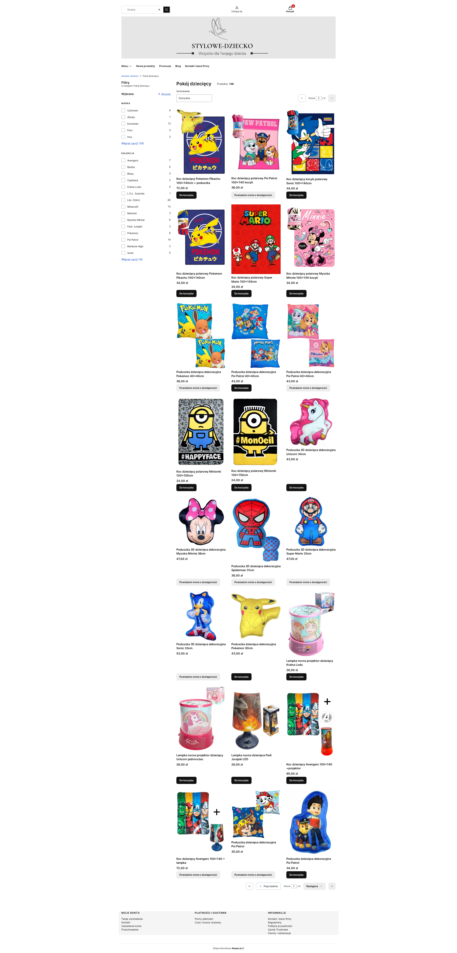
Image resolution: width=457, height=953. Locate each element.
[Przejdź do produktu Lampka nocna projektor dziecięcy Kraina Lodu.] (311, 624)
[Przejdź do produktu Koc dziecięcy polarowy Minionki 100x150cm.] (201, 432)
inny (129, 136)
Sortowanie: (183, 91)
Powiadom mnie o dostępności (253, 195)
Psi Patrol (132, 239)
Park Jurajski (134, 226)
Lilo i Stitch (133, 200)
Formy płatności (204, 918)
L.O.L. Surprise (135, 193)
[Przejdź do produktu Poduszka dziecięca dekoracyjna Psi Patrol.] (311, 822)
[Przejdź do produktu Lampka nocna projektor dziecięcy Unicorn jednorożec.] (201, 719)
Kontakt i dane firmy (279, 918)
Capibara (132, 180)
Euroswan (133, 123)
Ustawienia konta (131, 925)
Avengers (132, 160)
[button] (166, 10)
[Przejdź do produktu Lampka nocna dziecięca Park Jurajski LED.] (256, 719)
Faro (129, 130)
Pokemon (132, 233)
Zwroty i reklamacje (279, 933)
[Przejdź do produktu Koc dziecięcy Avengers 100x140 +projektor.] (311, 723)
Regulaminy (275, 922)
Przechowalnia (129, 929)
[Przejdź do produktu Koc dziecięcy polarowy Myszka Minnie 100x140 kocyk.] (311, 237)
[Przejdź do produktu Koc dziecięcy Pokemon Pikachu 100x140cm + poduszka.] (201, 142)
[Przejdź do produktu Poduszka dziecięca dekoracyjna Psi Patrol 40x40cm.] (256, 335)
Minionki (132, 213)
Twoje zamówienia (132, 918)
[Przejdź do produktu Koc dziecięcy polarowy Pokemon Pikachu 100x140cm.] (201, 237)
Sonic (130, 252)
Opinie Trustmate (278, 929)
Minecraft (132, 206)
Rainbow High (135, 246)
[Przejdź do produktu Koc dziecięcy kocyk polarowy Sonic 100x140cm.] (311, 142)
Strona (311, 98)
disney (131, 117)
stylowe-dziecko (129, 76)
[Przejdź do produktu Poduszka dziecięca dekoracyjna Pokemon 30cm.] (256, 616)
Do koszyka (186, 195)
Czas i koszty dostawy (208, 922)
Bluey (130, 173)
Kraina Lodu (134, 186)
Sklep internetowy (227, 948)
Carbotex (132, 110)
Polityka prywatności (280, 925)
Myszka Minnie (136, 219)
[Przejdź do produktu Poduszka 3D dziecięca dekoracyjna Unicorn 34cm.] (311, 422)
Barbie (131, 167)
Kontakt (125, 922)
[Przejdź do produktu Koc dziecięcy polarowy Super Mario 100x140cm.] (256, 239)
